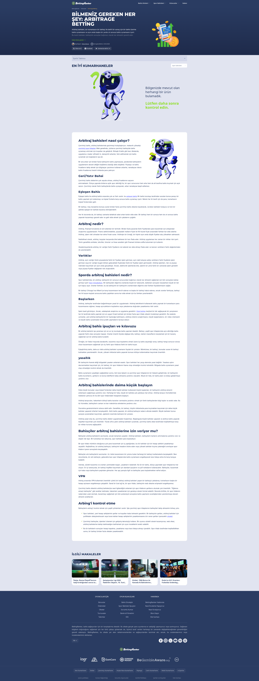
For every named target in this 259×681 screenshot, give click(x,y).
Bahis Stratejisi (127, 602)
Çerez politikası (83, 678)
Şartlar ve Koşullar (159, 678)
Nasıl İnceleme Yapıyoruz (154, 606)
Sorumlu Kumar (127, 610)
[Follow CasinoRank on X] (170, 641)
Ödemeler (102, 606)
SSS (127, 617)
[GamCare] (109, 660)
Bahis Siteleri (143, 3)
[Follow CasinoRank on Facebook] (161, 641)
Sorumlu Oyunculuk (121, 678)
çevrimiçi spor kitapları (87, 148)
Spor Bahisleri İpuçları (127, 606)
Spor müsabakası (95, 283)
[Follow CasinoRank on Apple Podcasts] (185, 641)
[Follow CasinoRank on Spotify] (180, 641)
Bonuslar (101, 602)
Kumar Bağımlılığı (102, 678)
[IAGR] (83, 660)
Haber (184, 3)
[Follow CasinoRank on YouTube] (175, 641)
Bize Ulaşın (155, 613)
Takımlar (102, 617)
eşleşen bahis (131, 196)
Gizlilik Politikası (140, 678)
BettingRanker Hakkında (154, 602)
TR (74, 641)
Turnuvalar (102, 613)
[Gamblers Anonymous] (94, 660)
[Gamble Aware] (154, 660)
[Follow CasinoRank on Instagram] (166, 641)
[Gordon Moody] (126, 660)
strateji (169, 516)
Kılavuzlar (173, 3)
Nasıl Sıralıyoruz (155, 610)
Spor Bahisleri (159, 3)
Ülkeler (102, 610)
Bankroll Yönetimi (127, 613)
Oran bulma (140, 311)
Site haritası (154, 617)
